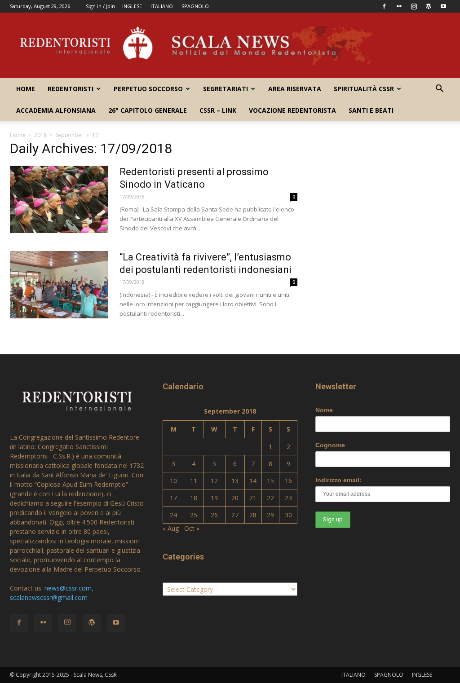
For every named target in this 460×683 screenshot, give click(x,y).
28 (253, 515)
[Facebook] (384, 6)
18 (193, 498)
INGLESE (132, 6)
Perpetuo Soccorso (148, 88)
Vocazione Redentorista (292, 110)
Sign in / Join (100, 6)
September (69, 135)
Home (25, 88)
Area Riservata (294, 88)
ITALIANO (161, 6)
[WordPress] (428, 6)
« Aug (171, 528)
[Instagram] (413, 6)
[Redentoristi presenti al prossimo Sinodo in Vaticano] (59, 199)
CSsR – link (217, 110)
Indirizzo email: (338, 480)
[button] (439, 89)
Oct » (191, 528)
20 (235, 498)
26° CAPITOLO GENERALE (147, 110)
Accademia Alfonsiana (56, 110)
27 (235, 515)
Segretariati (225, 88)
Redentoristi (70, 88)
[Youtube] (443, 6)
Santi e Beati (371, 110)
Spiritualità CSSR (364, 88)
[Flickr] (399, 6)
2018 (40, 135)
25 (193, 515)
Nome (324, 410)
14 (253, 480)
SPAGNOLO (195, 6)
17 (173, 498)
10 (173, 480)
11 (193, 480)
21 (253, 498)
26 (214, 515)
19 (214, 498)
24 (173, 515)
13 (235, 480)
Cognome (330, 445)
